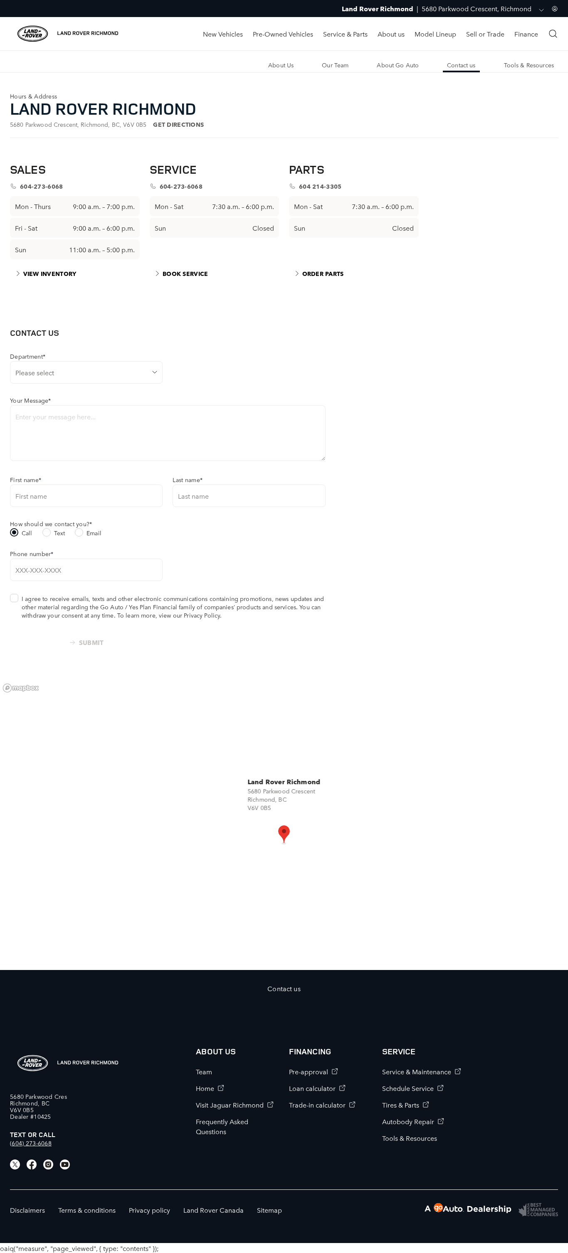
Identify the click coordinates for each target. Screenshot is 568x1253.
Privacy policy (149, 1209)
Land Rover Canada (213, 1209)
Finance (526, 33)
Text (59, 533)
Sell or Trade (485, 33)
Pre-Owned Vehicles (283, 33)
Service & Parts (345, 33)
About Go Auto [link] (398, 65)
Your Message (30, 400)
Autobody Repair (408, 1121)
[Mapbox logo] (20, 688)
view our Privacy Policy (189, 615)
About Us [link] (281, 65)
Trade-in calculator (317, 1104)
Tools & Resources (409, 1137)
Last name (188, 479)
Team (204, 1071)
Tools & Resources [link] (529, 65)
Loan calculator (312, 1088)
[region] (284, 824)
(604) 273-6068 (31, 1143)
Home (205, 1088)
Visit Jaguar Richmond (230, 1104)
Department (27, 356)
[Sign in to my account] (554, 8)
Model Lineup (435, 33)
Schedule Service (408, 1088)
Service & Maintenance (416, 1071)
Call (27, 533)
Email (93, 533)
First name (25, 479)
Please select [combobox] (34, 372)
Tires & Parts (400, 1104)
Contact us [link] (461, 65)
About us (391, 33)
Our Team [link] (335, 65)
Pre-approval (308, 1071)
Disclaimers (27, 1209)
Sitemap (269, 1209)
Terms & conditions (87, 1209)
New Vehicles (223, 33)
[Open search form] (553, 34)
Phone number (32, 553)
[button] (284, 835)
